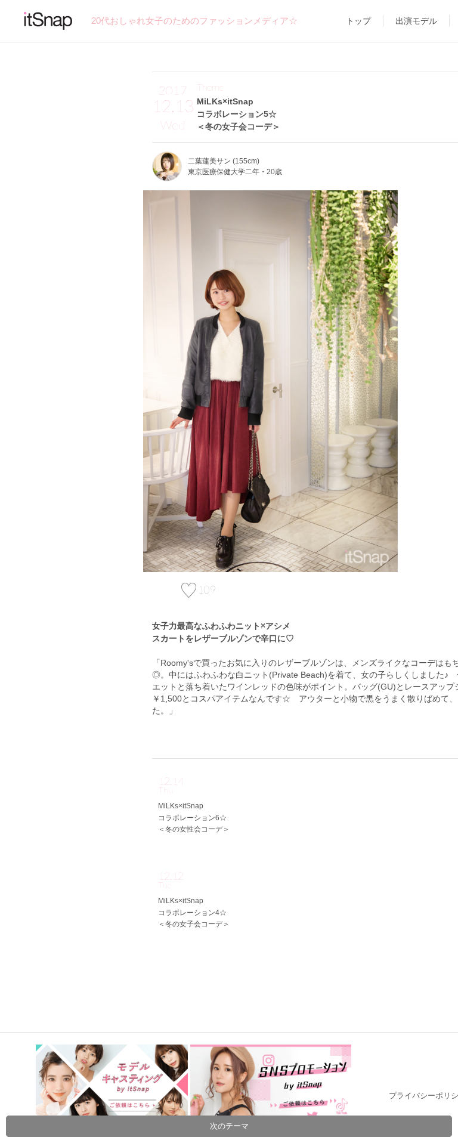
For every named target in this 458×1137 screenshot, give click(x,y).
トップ (358, 21)
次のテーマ (229, 1125)
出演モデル (416, 21)
